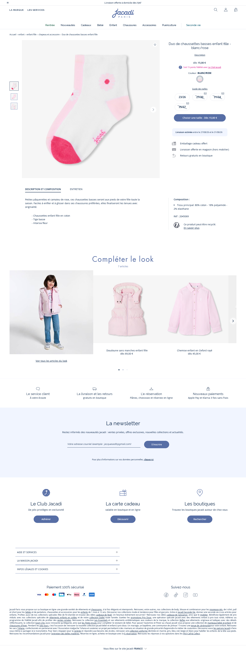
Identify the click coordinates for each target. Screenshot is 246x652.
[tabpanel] (130, 215)
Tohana (20, 628)
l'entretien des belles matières (65, 633)
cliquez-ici (148, 459)
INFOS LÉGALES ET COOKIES (32, 569)
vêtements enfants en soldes (63, 617)
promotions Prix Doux (141, 617)
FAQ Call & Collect (191, 633)
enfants (84, 612)
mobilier (204, 614)
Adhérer (46, 519)
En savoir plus (191, 227)
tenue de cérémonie (200, 625)
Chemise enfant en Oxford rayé (194, 350)
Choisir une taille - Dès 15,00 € (200, 117)
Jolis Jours (44, 625)
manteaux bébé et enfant (219, 622)
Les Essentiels (101, 620)
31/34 (217, 97)
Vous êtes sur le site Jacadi (123, 648)
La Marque (16, 10)
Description (199, 55)
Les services (36, 10)
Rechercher (199, 519)
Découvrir (123, 519)
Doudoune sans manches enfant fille (127, 350)
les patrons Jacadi (222, 628)
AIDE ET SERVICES (27, 552)
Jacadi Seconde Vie (186, 612)
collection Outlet (97, 617)
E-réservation (130, 633)
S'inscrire (156, 444)
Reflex (182, 620)
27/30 (199, 97)
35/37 (182, 107)
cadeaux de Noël (104, 614)
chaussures (96, 609)
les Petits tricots (89, 622)
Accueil (13, 34)
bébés (28, 612)
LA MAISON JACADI (27, 560)
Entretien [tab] (76, 189)
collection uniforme (138, 631)
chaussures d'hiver (18, 625)
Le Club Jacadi (214, 67)
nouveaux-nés (216, 609)
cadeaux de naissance (177, 614)
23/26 (182, 97)
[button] (50, 25)
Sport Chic (40, 622)
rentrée (77, 631)
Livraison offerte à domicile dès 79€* (123, 3)
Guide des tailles (200, 88)
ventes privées (64, 620)
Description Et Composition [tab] (43, 189)
